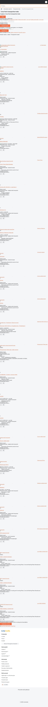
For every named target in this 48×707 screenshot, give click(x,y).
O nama (3, 636)
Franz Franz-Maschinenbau (6, 164)
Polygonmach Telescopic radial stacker (9, 349)
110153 (1, 418)
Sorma (1, 280)
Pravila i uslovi (4, 661)
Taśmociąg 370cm (4, 464)
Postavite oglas (5, 25)
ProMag (2, 116)
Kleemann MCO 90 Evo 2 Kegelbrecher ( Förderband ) (12, 325)
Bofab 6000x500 (4, 141)
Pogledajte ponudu (6, 623)
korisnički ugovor (21, 32)
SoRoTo (2, 71)
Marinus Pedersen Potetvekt (6, 232)
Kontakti (3, 640)
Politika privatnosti (5, 663)
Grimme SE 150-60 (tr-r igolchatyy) (8, 187)
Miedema (2, 487)
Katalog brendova (5, 670)
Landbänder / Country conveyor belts (8, 374)
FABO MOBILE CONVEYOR (6, 608)
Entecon (2, 510)
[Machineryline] (1, 9)
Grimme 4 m (3, 209)
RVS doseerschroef (4, 533)
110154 (1, 396)
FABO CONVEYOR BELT (6, 556)
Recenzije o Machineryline (7, 668)
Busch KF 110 (3, 95)
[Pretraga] (46, 6)
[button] (46, 2)
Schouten (2, 256)
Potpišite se (4, 30)
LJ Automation (3, 49)
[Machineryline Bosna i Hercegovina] (9, 2)
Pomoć (3, 638)
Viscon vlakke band (4, 440)
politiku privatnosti (14, 32)
